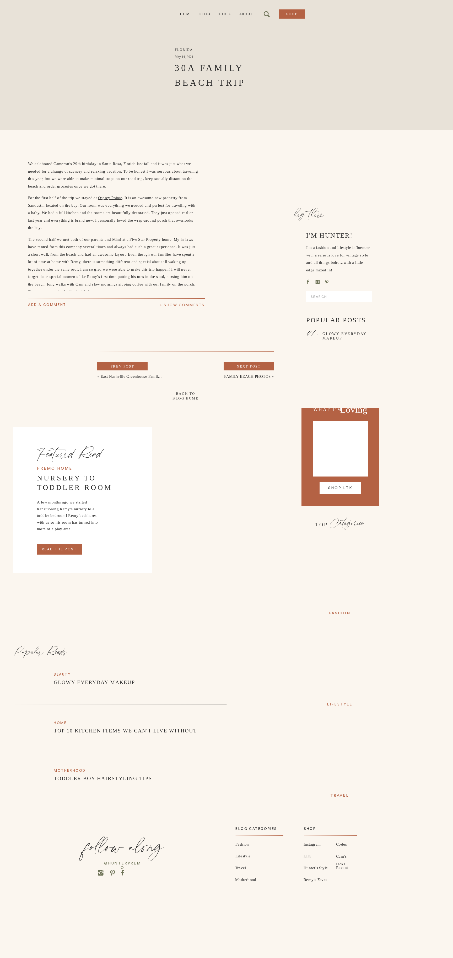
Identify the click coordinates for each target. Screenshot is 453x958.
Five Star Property (145, 239)
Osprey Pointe (110, 198)
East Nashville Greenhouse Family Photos (137, 376)
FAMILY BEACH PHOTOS (247, 376)
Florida (184, 50)
